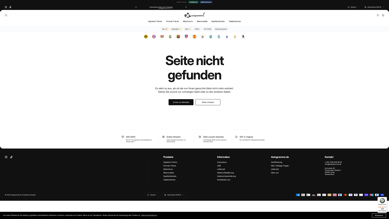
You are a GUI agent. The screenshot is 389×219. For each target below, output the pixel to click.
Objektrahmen (169, 180)
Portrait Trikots (169, 166)
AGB (219, 166)
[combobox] (353, 7)
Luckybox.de (193, 2)
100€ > (197, 29)
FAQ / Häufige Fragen (280, 166)
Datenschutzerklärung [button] (149, 215)
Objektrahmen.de (206, 2)
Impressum (222, 162)
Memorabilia (168, 173)
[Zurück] (136, 7)
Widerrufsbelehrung (225, 173)
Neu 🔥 (164, 29)
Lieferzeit (221, 169)
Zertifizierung (276, 162)
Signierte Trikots (170, 162)
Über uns (275, 173)
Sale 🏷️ (188, 29)
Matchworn (168, 169)
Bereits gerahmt (221, 29)
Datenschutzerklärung (226, 176)
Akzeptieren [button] (379, 215)
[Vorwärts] (186, 7)
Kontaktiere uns (223, 180)
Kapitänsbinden (169, 176)
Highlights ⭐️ (176, 29)
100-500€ (207, 29)
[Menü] (386, 198)
